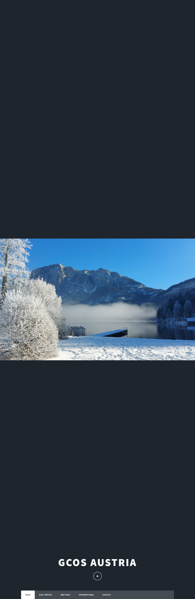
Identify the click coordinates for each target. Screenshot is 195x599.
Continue (97, 576)
